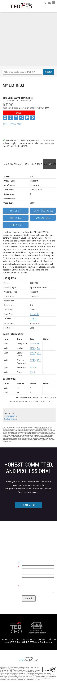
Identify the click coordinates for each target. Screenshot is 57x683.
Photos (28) (15, 210)
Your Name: (12, 566)
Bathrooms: (9, 378)
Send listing (15, 217)
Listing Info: (9, 278)
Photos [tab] (13, 124)
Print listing (15, 224)
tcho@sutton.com (43, 642)
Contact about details (43, 210)
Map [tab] (19, 124)
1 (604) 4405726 (10, 416)
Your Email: (12, 562)
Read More (28, 505)
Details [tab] (5, 124)
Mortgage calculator (43, 218)
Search (48, 72)
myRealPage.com (28, 660)
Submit (29, 598)
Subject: (15, 576)
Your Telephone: (11, 571)
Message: (13, 586)
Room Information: (13, 334)
